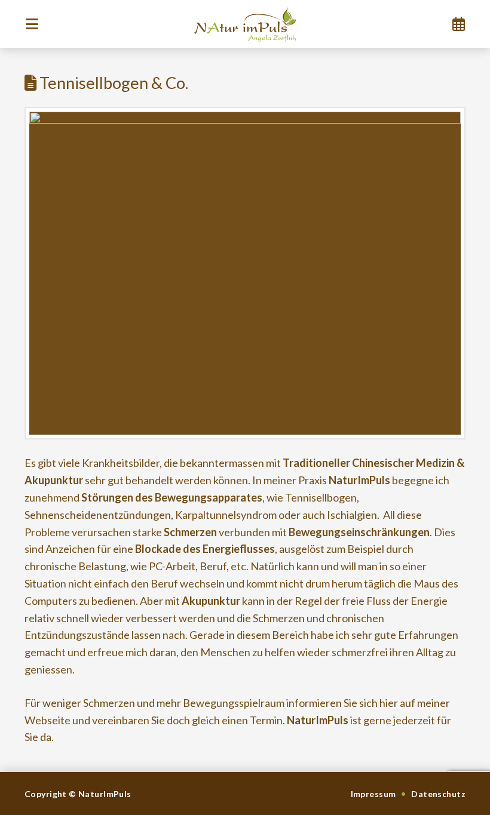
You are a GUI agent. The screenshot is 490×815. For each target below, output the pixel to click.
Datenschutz (438, 794)
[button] (32, 24)
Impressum (373, 794)
